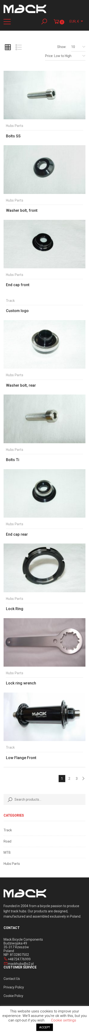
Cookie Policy (13, 996)
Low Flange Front (21, 758)
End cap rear (17, 534)
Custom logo (17, 310)
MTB (7, 852)
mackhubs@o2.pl (21, 964)
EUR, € (74, 21)
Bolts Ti (12, 459)
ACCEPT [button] (44, 1027)
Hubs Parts (12, 864)
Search (9, 799)
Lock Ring (14, 609)
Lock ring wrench (21, 683)
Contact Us (12, 979)
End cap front (17, 285)
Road (7, 841)
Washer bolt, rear (21, 385)
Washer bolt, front (21, 210)
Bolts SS (13, 136)
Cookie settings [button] (63, 1020)
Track (8, 830)
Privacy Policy (14, 987)
